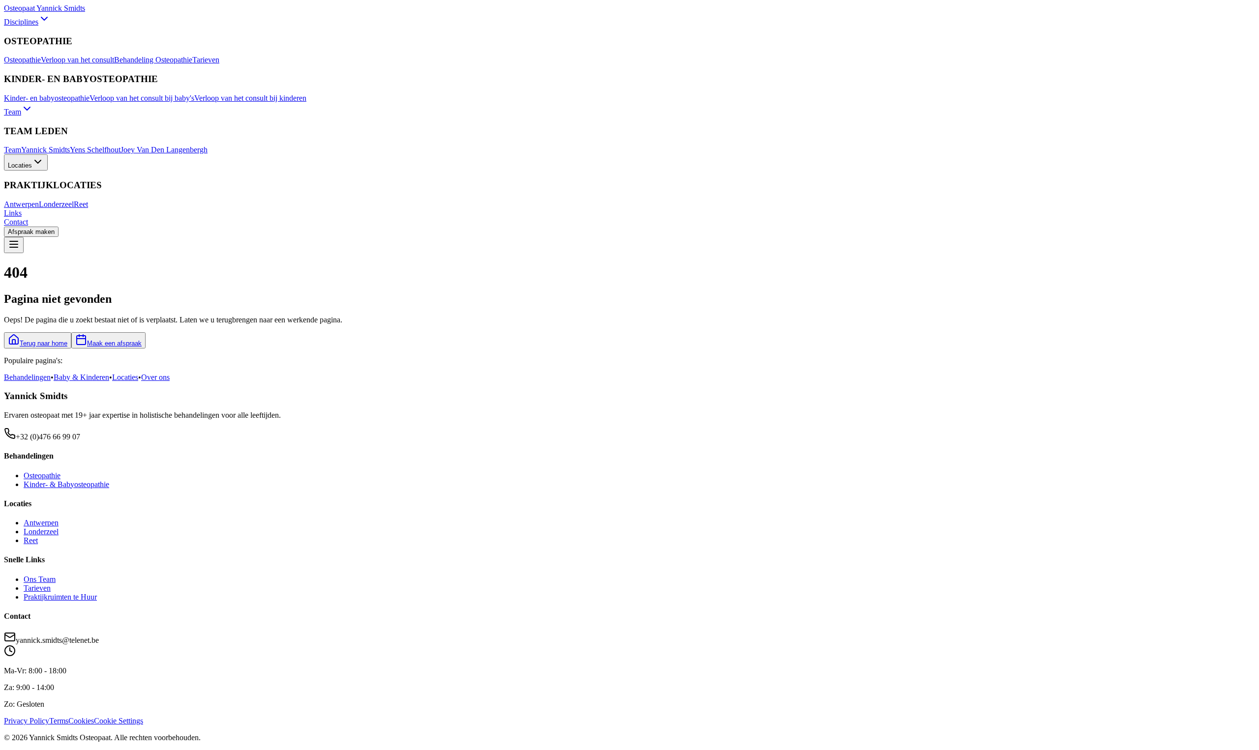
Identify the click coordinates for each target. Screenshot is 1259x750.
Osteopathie (22, 60)
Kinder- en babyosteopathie (47, 98)
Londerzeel (56, 204)
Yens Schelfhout (95, 149)
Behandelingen (27, 377)
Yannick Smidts (45, 149)
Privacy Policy (26, 721)
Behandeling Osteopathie (153, 60)
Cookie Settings (118, 721)
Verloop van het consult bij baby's (142, 98)
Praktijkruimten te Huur (60, 597)
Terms (58, 721)
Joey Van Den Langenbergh (164, 149)
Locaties (20, 165)
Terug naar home (43, 343)
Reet (81, 204)
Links (13, 213)
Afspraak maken (31, 231)
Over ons (155, 377)
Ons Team (40, 579)
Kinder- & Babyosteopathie (66, 484)
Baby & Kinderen (81, 377)
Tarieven (205, 60)
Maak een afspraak (114, 343)
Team (12, 112)
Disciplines (21, 22)
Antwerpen (21, 204)
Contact (16, 222)
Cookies (81, 721)
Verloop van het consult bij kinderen (250, 98)
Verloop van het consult (77, 60)
